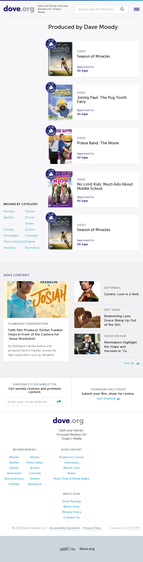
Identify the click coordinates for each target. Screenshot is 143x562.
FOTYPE (133, 528)
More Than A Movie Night (71, 478)
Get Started (106, 398)
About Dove (71, 506)
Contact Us (71, 517)
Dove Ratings (71, 501)
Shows (30, 211)
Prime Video (34, 462)
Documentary (14, 241)
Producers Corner (71, 457)
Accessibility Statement (65, 528)
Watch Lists (71, 467)
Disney (9, 229)
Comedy (31, 235)
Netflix (9, 217)
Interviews (71, 462)
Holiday (9, 247)
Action (30, 229)
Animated (11, 235)
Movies (9, 211)
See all (129, 363)
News (71, 473)
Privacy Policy (71, 512)
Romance (32, 247)
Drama (30, 241)
